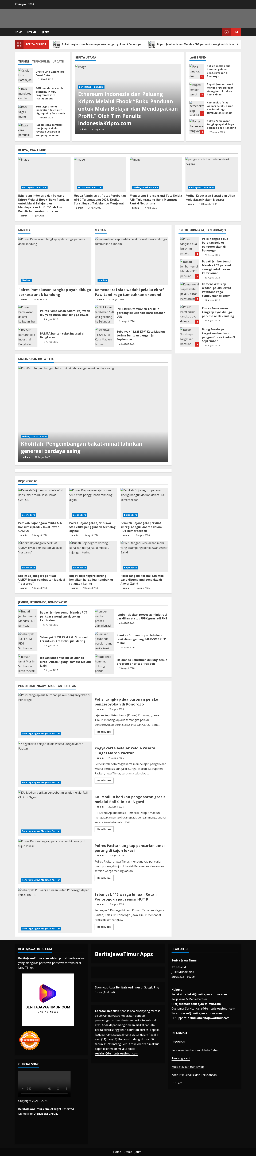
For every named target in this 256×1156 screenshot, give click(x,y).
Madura (26, 280)
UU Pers (177, 1083)
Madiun (103, 280)
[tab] (25, 60)
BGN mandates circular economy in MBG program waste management (25, 94)
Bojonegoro (28, 514)
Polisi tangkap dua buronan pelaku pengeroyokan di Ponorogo (101, 44)
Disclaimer (178, 1042)
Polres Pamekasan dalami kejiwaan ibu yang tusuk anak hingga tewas (27, 314)
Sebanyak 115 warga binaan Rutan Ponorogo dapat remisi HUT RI (55, 910)
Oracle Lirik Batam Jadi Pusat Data (25, 75)
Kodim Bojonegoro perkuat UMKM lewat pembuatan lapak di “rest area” (41, 579)
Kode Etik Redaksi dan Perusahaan (194, 1075)
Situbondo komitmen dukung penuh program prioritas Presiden (104, 664)
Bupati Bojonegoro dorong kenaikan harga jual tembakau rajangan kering (91, 579)
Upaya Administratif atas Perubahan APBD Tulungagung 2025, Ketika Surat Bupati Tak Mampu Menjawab (100, 199)
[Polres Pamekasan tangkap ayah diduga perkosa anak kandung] (54, 261)
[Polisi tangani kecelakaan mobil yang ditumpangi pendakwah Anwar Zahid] (144, 556)
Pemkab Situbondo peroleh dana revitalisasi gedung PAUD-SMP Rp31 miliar (104, 641)
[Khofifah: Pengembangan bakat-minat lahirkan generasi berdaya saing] (93, 414)
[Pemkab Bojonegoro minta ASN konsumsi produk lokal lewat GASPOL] (42, 503)
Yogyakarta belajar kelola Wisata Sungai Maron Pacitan (55, 764)
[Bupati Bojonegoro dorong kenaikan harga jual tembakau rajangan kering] (93, 556)
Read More (105, 732)
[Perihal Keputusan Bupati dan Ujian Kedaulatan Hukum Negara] (211, 174)
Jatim (45, 32)
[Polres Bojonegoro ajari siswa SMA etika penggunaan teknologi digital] (93, 503)
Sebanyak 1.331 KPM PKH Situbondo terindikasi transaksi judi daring (27, 641)
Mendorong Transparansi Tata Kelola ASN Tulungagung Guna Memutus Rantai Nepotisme (156, 199)
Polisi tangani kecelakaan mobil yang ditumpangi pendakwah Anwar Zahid (143, 579)
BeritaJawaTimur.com (91, 86)
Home (18, 32)
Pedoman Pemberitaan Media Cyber (195, 1050)
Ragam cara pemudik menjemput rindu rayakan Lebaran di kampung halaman (25, 130)
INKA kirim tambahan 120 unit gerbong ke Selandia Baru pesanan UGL (104, 314)
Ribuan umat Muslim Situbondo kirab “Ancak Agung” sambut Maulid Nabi (27, 664)
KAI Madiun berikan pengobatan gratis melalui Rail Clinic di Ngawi (55, 813)
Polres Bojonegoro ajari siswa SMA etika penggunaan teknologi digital (93, 527)
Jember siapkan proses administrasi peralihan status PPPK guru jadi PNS (104, 618)
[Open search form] (219, 32)
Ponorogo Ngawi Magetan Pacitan (41, 733)
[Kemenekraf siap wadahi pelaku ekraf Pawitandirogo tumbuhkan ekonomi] (131, 261)
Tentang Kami (181, 1058)
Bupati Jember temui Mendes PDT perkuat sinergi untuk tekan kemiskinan (204, 44)
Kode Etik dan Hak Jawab (188, 1067)
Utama (32, 32)
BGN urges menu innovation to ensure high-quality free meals (25, 112)
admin (83, 129)
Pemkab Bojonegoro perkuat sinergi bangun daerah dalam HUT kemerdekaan (141, 527)
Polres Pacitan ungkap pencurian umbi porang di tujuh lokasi (55, 861)
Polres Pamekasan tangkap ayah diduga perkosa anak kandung (196, 126)
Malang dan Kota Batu (34, 436)
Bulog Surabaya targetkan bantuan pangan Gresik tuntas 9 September (189, 337)
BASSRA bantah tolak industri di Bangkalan (27, 337)
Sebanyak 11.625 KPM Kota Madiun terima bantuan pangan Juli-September (104, 337)
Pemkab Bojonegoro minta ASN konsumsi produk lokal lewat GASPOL (40, 527)
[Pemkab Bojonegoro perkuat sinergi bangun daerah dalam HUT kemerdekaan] (144, 503)
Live (236, 32)
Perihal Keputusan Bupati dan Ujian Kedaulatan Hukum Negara (210, 197)
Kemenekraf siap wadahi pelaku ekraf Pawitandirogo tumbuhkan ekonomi (196, 108)
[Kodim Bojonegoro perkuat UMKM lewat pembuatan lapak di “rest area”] (42, 556)
